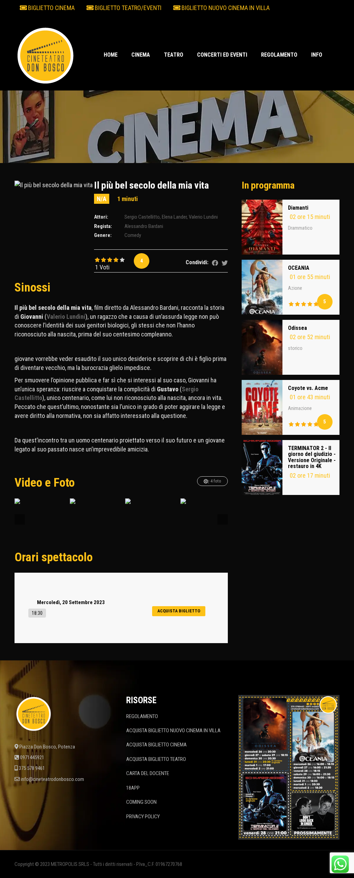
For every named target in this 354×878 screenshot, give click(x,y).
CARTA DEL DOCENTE (147, 773)
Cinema (140, 54)
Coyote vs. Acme (308, 388)
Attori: (101, 217)
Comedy (132, 235)
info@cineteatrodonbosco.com (52, 779)
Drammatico (300, 228)
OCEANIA (298, 268)
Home (111, 54)
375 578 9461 (32, 768)
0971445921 (32, 757)
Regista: (103, 226)
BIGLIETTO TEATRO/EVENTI (127, 7)
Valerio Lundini (203, 217)
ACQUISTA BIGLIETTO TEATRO (156, 759)
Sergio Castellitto (142, 217)
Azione (295, 288)
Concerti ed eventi (222, 54)
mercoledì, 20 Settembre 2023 (71, 602)
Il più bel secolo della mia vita (151, 185)
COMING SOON (141, 802)
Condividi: (197, 262)
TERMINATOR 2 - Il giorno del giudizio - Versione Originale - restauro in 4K (312, 457)
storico (295, 348)
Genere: (103, 235)
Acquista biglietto (178, 610)
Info (316, 54)
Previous (20, 519)
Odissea (297, 328)
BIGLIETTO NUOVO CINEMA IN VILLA (225, 7)
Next (222, 519)
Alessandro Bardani (143, 226)
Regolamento (279, 54)
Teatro (173, 54)
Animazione (300, 408)
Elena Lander (174, 217)
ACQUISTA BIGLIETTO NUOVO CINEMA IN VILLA (173, 730)
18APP (133, 788)
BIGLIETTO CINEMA (51, 7)
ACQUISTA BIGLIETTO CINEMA (156, 745)
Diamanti (298, 207)
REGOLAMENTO (142, 716)
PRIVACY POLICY (143, 816)
